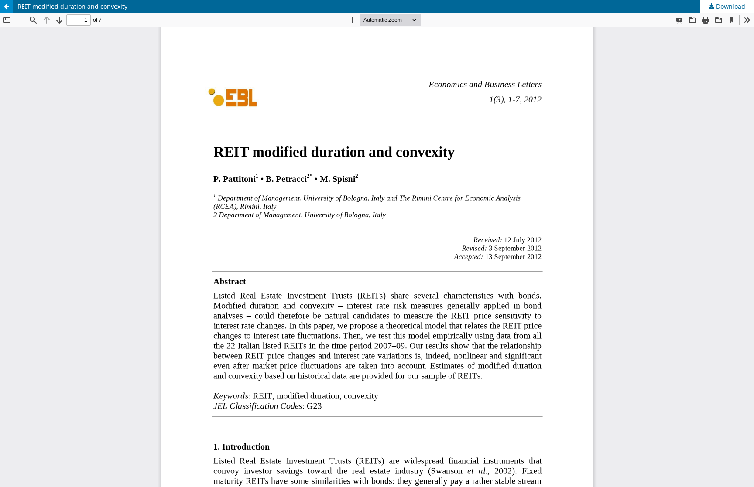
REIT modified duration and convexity (72, 6)
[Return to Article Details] (6, 6)
